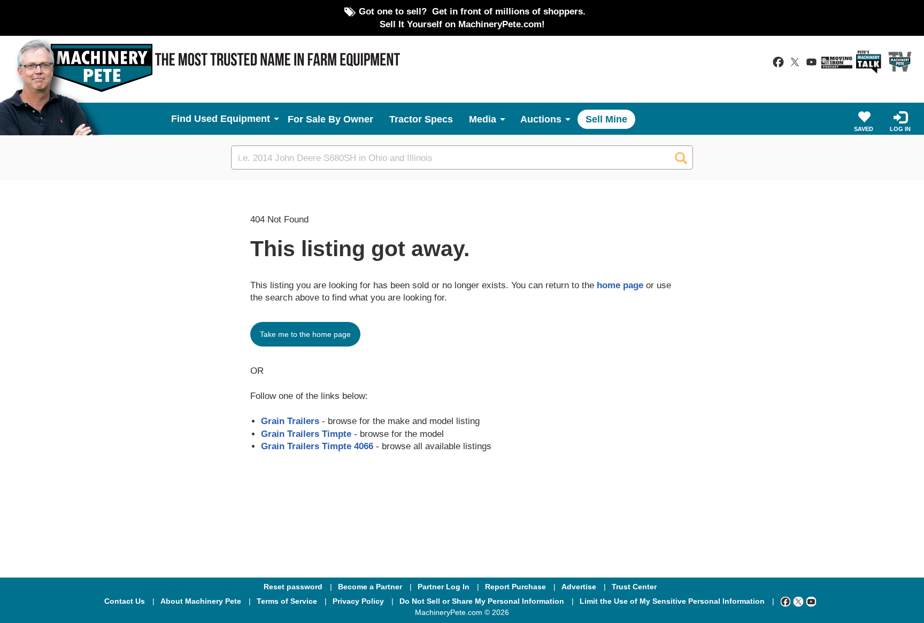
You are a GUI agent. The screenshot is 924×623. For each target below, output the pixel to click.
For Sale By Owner (330, 119)
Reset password (293, 586)
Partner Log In (443, 586)
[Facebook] (785, 601)
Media (482, 119)
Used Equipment (232, 118)
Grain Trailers (290, 421)
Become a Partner (370, 586)
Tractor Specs (421, 119)
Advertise (578, 586)
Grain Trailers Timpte (306, 434)
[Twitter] (798, 601)
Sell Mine (606, 119)
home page (620, 285)
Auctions (540, 119)
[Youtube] (811, 601)
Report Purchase (515, 586)
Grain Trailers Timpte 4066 (317, 446)
